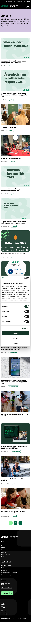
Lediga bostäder (5, 554)
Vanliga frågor (18, 1)
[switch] (26, 311)
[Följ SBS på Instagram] (6, 614)
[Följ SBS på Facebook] (2, 614)
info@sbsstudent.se (6, 588)
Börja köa (3, 552)
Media (3, 557)
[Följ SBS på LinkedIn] (9, 614)
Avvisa (15, 343)
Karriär (3, 550)
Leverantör (4, 570)
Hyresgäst (9, 1)
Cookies (14, 618)
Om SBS (3, 545)
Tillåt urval (15, 338)
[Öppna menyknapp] (28, 6)
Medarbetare (4, 568)
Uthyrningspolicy (22, 618)
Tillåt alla (15, 333)
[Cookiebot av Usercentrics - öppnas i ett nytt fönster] (22, 278)
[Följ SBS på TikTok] (12, 614)
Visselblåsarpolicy (6, 575)
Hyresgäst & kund (6, 565)
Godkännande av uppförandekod (10, 572)
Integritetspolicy (5, 618)
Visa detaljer (22, 328)
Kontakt (3, 547)
